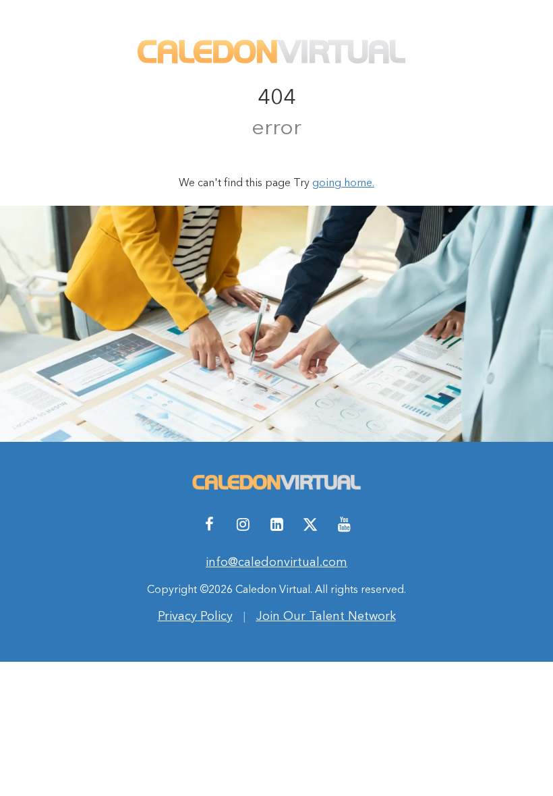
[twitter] (310, 524)
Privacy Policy (195, 615)
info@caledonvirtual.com (276, 561)
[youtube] (344, 524)
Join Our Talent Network (326, 615)
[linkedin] (276, 524)
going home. (343, 182)
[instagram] (243, 524)
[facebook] (209, 524)
